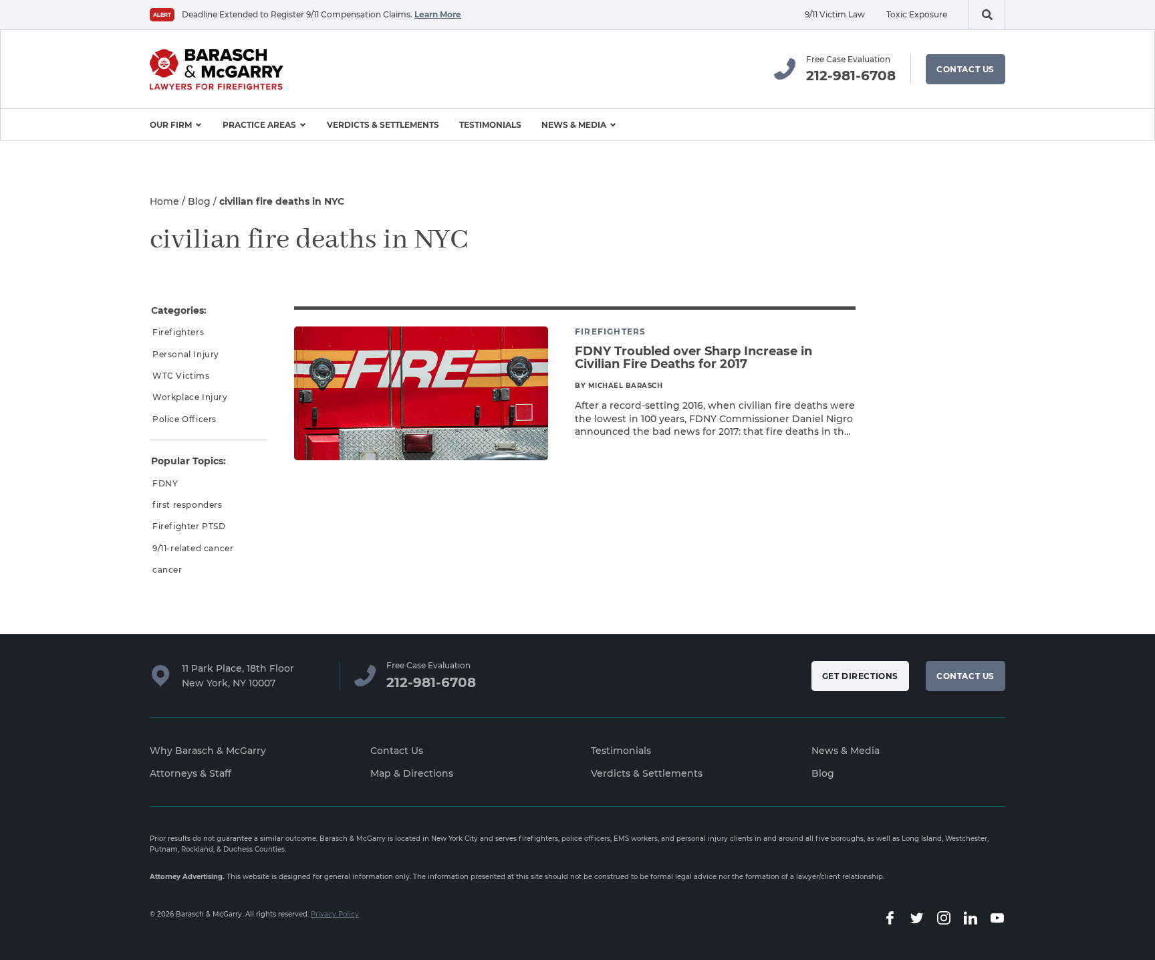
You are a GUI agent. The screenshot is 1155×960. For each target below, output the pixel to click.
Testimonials (490, 125)
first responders (187, 505)
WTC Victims (181, 376)
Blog (199, 201)
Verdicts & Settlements (383, 125)
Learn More (437, 14)
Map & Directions (411, 773)
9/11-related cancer (192, 548)
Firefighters (178, 332)
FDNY (165, 483)
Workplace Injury (190, 397)
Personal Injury (185, 354)
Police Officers (184, 419)
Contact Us (965, 69)
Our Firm (171, 125)
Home (164, 201)
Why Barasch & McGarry (208, 751)
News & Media (573, 125)
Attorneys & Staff (190, 773)
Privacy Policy (335, 914)
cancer (167, 570)
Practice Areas (259, 125)
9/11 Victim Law (835, 14)
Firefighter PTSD (189, 526)
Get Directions (860, 676)
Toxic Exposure (916, 14)
